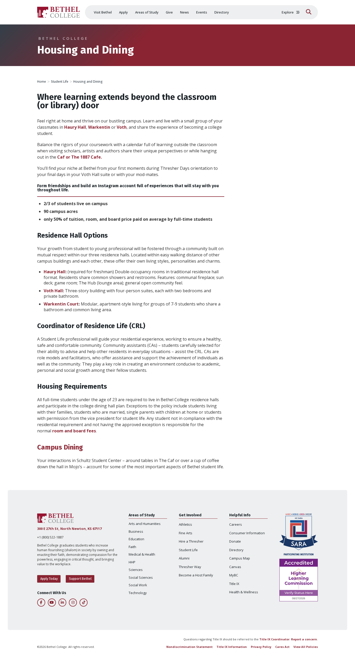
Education (136, 539)
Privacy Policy (261, 647)
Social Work (138, 585)
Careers (235, 524)
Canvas (235, 566)
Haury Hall (75, 127)
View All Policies (305, 647)
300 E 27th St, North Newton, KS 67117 (69, 528)
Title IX (234, 583)
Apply (123, 12)
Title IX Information (231, 647)
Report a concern (304, 639)
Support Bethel (80, 579)
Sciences (136, 569)
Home (41, 81)
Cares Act (282, 647)
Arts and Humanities (145, 523)
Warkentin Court (61, 304)
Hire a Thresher (191, 541)
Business (136, 531)
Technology (138, 592)
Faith (132, 546)
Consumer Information (247, 533)
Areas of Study (147, 12)
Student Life (59, 81)
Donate (235, 541)
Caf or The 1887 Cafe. (79, 157)
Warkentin (99, 127)
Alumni (184, 558)
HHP (132, 562)
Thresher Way (190, 566)
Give (169, 12)
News (184, 12)
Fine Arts (185, 533)
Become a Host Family (196, 575)
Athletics (185, 524)
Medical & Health (142, 554)
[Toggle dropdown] (298, 12)
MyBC (233, 575)
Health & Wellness (243, 592)
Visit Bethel (103, 12)
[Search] (308, 12)
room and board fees (74, 431)
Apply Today (49, 579)
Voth (122, 127)
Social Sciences (141, 577)
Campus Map (239, 558)
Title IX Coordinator (274, 639)
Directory (221, 12)
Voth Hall (53, 291)
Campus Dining (60, 447)
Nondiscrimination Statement (189, 647)
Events (201, 12)
